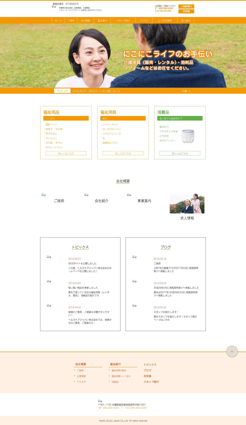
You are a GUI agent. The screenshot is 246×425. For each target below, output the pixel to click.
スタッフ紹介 (123, 20)
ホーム (58, 20)
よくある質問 (165, 20)
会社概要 (85, 20)
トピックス (150, 364)
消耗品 (115, 381)
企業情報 (81, 375)
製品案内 (102, 20)
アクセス (144, 20)
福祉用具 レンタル (121, 375)
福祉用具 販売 (119, 370)
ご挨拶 (70, 20)
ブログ (147, 370)
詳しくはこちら (66, 153)
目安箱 (186, 11)
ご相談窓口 (186, 6)
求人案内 (185, 20)
